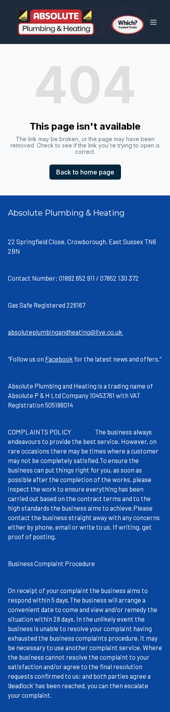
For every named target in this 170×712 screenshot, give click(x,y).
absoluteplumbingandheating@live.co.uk (65, 332)
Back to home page (85, 172)
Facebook (59, 359)
